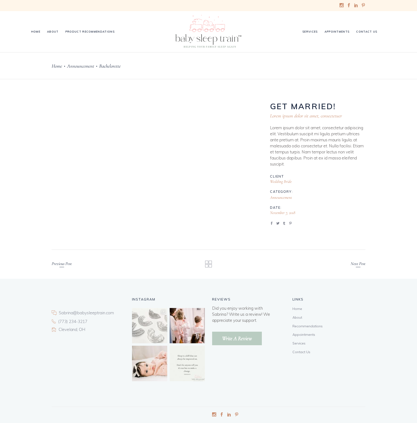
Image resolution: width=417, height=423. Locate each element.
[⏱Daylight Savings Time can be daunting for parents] (149, 363)
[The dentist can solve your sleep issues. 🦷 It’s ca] (149, 325)
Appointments (303, 334)
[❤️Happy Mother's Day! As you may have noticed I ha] (187, 325)
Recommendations (307, 326)
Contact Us (301, 352)
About (297, 317)
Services (299, 343)
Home (57, 66)
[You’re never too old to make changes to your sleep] (187, 363)
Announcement (80, 66)
